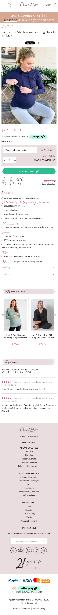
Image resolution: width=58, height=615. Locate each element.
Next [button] (54, 85)
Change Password (29, 521)
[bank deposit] (45, 580)
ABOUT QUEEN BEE (29, 448)
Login (29, 506)
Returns (5, 274)
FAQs (29, 484)
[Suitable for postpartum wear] (20, 180)
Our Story (29, 451)
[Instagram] (29, 550)
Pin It (40, 43)
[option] (29, 85)
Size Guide (29, 488)
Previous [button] (4, 85)
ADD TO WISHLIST (45, 160)
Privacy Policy (39, 609)
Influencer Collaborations (29, 466)
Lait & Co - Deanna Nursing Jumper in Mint (15, 336)
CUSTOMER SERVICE (29, 473)
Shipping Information (29, 477)
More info (5, 141)
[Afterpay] (29, 588)
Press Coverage (29, 459)
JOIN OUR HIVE (29, 528)
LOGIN (13, 369)
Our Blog (29, 455)
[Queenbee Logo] (29, 430)
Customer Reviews (29, 462)
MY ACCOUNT (29, 502)
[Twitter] (36, 550)
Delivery (6, 267)
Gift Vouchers (29, 495)
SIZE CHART (48, 150)
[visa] (27, 580)
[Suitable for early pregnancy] (3, 181)
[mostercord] (36, 580)
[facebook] (13, 550)
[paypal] (14, 580)
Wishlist (29, 517)
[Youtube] (21, 550)
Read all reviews (49, 184)
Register (29, 510)
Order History (29, 513)
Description (7, 193)
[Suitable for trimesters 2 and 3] (11, 181)
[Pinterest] (44, 550)
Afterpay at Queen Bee (29, 491)
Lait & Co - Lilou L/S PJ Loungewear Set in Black (42, 336)
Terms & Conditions (21, 609)
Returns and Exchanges (29, 480)
